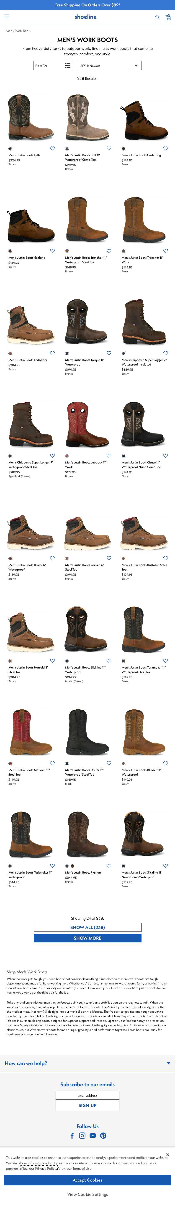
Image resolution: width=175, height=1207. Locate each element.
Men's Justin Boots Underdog (141, 155)
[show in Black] (123, 456)
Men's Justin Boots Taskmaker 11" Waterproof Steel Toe (144, 669)
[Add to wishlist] (52, 148)
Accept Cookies (87, 1180)
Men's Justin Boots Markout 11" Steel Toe (29, 772)
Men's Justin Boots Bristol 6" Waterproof (27, 567)
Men (9, 31)
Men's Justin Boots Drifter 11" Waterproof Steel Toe (84, 772)
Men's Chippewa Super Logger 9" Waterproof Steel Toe (31, 464)
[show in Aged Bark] (10, 456)
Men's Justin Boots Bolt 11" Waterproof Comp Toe (82, 157)
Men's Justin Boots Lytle (24, 155)
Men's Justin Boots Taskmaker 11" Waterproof (30, 874)
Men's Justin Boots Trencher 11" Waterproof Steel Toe (86, 259)
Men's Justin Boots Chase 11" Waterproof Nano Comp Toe (141, 464)
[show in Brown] (10, 148)
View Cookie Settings (87, 1194)
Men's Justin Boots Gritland (26, 257)
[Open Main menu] (6, 17)
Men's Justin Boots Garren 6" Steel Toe (84, 567)
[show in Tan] (72, 866)
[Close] (168, 1155)
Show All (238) (104, 927)
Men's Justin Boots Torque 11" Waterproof (84, 362)
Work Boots (23, 31)
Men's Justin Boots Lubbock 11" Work (86, 464)
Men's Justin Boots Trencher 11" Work (142, 259)
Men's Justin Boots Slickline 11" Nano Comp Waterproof (142, 874)
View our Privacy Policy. (39, 1168)
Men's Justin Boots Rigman (83, 872)
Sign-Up (87, 1105)
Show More (104, 938)
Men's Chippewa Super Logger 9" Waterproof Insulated (144, 362)
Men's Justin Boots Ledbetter (27, 360)
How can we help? (26, 1063)
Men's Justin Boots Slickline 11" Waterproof (85, 669)
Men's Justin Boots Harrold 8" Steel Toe (28, 669)
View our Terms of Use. (75, 1168)
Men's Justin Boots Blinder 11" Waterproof (141, 772)
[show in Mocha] (67, 661)
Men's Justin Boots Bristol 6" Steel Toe (144, 567)
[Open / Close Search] (158, 16)
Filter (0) (46, 65)
